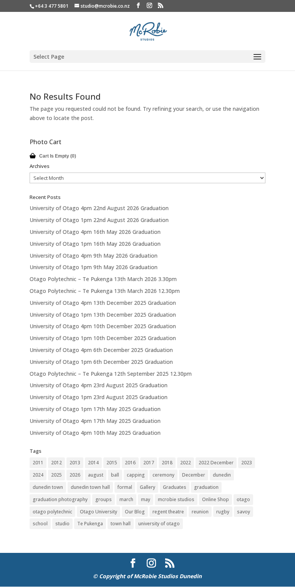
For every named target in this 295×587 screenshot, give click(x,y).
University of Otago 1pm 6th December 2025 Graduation (101, 361)
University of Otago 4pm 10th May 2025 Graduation (95, 432)
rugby (222, 511)
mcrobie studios (176, 499)
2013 (75, 462)
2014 (93, 462)
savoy (243, 511)
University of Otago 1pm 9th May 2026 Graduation (93, 267)
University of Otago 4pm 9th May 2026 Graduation (93, 255)
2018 (167, 462)
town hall (121, 523)
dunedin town (48, 487)
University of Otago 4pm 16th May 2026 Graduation (95, 231)
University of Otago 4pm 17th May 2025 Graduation (95, 420)
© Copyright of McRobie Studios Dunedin (147, 576)
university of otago (159, 523)
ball (115, 475)
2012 (56, 462)
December (193, 475)
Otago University (98, 511)
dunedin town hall (90, 487)
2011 (38, 462)
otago (243, 499)
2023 (246, 462)
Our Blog (135, 511)
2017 (148, 462)
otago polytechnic (52, 511)
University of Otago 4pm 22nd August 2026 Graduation (99, 208)
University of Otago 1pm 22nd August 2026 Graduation (99, 220)
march (126, 499)
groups (103, 499)
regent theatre (168, 511)
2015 (111, 462)
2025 (56, 475)
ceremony (163, 475)
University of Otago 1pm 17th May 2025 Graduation (95, 409)
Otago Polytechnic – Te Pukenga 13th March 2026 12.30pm (105, 290)
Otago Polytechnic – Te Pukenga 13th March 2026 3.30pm (103, 279)
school (40, 523)
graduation (206, 487)
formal (125, 487)
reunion (200, 511)
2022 (185, 462)
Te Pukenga (90, 523)
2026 (75, 475)
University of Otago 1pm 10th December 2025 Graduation (103, 338)
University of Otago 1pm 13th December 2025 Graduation (103, 314)
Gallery (147, 487)
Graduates (174, 487)
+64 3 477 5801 (51, 6)
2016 (130, 462)
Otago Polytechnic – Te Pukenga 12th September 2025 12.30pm (111, 373)
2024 (38, 475)
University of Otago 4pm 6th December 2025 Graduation (101, 350)
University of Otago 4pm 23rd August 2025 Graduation (98, 385)
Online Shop (215, 499)
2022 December (216, 462)
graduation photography (60, 499)
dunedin (222, 475)
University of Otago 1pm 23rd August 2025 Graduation (98, 397)
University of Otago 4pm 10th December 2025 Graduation (103, 326)
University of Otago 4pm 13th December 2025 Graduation (103, 302)
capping (136, 475)
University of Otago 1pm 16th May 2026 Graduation (95, 243)
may (145, 499)
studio (62, 523)
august (95, 475)
